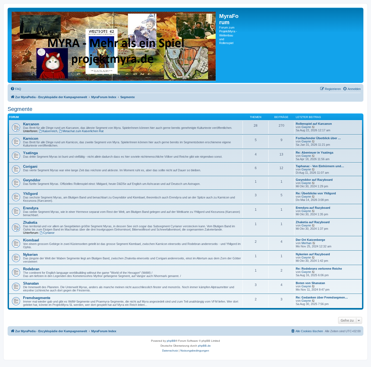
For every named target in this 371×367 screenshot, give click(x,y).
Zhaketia (30, 222)
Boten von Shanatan (310, 283)
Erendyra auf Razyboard (313, 207)
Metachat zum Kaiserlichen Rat (82, 131)
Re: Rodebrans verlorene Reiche (319, 268)
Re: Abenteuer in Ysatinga (314, 152)
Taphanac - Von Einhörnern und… (320, 166)
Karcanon (31, 124)
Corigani (30, 166)
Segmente (20, 109)
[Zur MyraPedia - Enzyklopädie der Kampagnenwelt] (114, 45)
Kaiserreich (49, 131)
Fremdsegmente (36, 298)
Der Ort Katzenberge (310, 239)
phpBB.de (204, 345)
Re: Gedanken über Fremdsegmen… (322, 297)
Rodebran (31, 269)
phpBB (171, 340)
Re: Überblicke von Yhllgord (316, 193)
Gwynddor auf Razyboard (314, 179)
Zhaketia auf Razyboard (313, 222)
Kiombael (31, 240)
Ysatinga (30, 153)
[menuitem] (15, 89)
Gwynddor (31, 180)
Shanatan (31, 283)
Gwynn (306, 127)
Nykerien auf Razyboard (313, 254)
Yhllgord (30, 194)
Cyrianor (49, 232)
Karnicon (30, 138)
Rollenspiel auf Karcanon (314, 123)
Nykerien (30, 255)
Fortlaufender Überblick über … (318, 138)
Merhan (306, 243)
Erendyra (30, 208)
